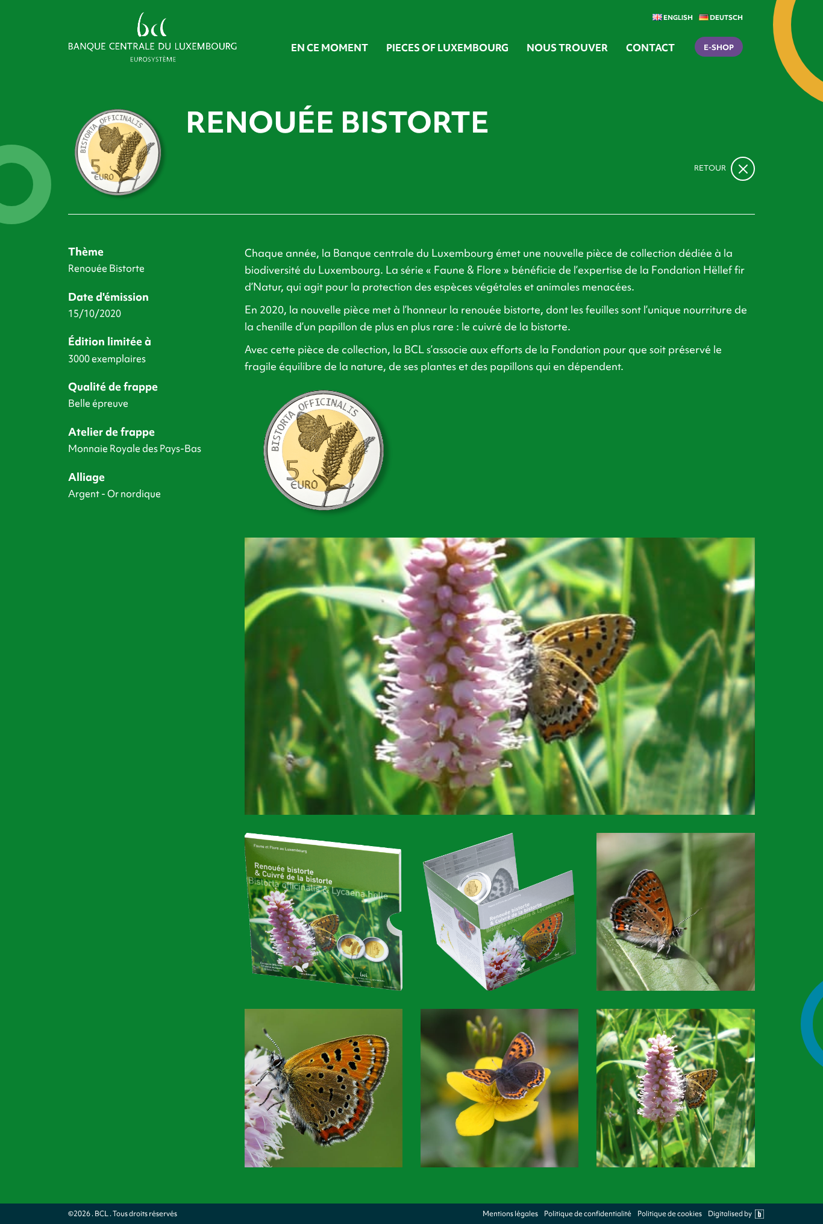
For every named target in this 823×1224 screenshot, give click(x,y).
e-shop (719, 47)
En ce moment (329, 48)
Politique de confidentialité (587, 1214)
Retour (711, 168)
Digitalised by (730, 1214)
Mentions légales (510, 1214)
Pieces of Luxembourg (447, 48)
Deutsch (726, 17)
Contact (650, 48)
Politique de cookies (669, 1214)
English (677, 17)
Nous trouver (567, 48)
